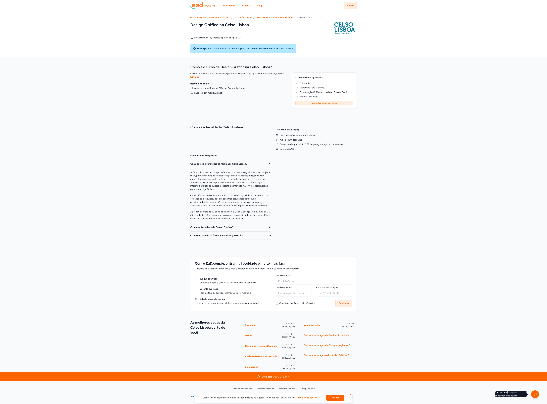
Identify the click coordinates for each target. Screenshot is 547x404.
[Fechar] (296, 158)
